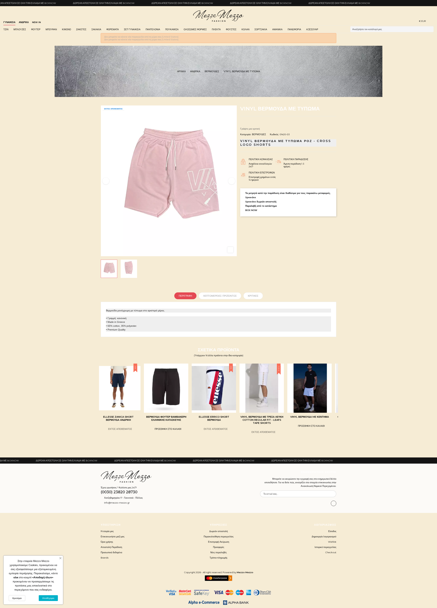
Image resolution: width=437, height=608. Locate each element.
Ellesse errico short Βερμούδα (171, 418)
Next (231, 181)
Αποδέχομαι (48, 598)
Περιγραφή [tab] (185, 295)
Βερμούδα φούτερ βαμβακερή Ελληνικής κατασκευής (123, 418)
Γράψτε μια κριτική (250, 128)
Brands (104, 557)
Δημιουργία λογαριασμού (324, 536)
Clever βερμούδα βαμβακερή (314, 416)
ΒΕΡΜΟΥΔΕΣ (259, 134)
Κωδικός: (274, 134)
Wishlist (332, 541)
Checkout (330, 552)
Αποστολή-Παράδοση (111, 547)
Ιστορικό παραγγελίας (325, 547)
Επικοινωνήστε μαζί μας (112, 536)
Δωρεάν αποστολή (218, 531)
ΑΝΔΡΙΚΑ (24, 22)
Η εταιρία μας (107, 531)
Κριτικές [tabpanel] (253, 295)
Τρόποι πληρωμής (218, 557)
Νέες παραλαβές (218, 552)
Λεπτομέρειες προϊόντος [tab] (220, 295)
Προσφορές (218, 547)
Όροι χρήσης (107, 541)
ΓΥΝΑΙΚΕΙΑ (9, 22)
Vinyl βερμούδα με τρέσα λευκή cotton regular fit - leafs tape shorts (218, 420)
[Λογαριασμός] (432, 21)
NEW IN (36, 22)
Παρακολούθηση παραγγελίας (219, 536)
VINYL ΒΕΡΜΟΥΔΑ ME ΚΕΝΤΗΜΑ (266, 416)
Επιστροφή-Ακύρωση (218, 541)
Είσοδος (332, 531)
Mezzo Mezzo (245, 572)
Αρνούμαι (17, 598)
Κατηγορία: (245, 134)
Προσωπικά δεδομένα (111, 552)
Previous (105, 181)
